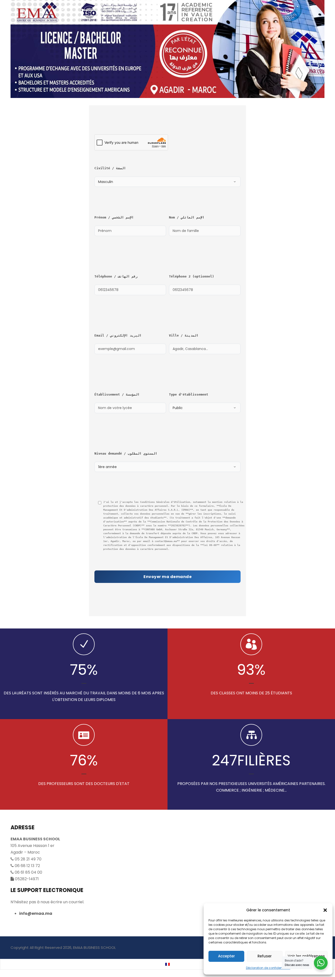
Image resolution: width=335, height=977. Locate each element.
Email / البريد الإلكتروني (118, 335)
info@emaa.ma (35, 913)
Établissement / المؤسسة (117, 394)
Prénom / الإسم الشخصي (114, 217)
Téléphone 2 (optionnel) (191, 276)
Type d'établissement (188, 394)
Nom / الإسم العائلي (186, 217)
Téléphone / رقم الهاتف (116, 276)
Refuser (265, 956)
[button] (325, 910)
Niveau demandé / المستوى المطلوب (125, 453)
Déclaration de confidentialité (268, 968)
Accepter (226, 956)
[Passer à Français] (167, 964)
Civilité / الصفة (110, 168)
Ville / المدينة (183, 335)
